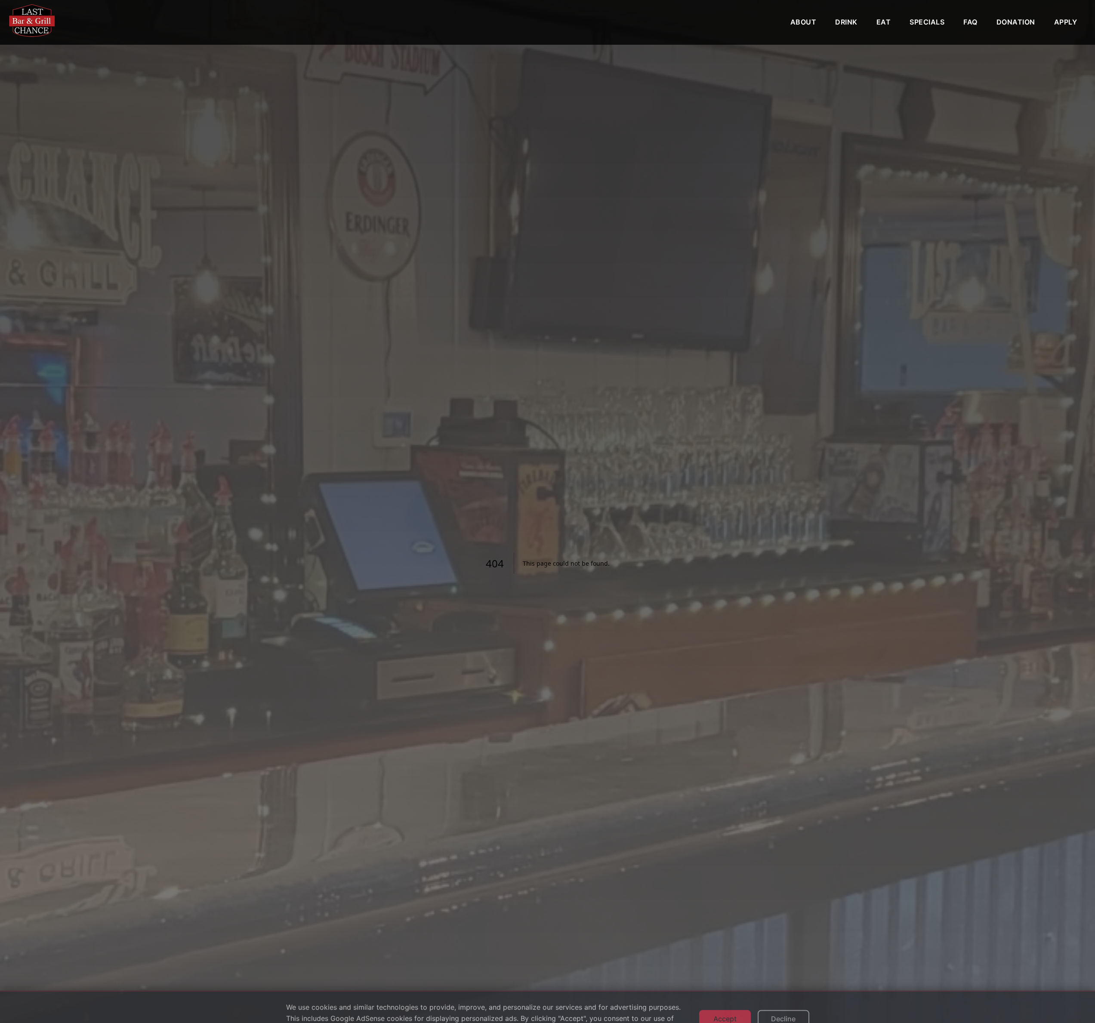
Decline (783, 996)
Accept (725, 996)
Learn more (333, 1006)
